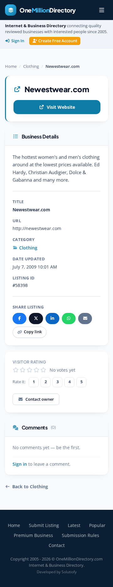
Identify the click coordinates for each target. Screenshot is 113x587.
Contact (57, 545)
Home (11, 66)
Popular (97, 525)
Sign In (17, 40)
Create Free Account (57, 40)
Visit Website (61, 107)
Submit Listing (44, 525)
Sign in (20, 464)
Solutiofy (69, 571)
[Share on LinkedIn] (52, 318)
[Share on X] (36, 318)
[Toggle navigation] (101, 10)
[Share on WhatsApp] (69, 318)
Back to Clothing (30, 486)
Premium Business (33, 535)
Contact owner (39, 399)
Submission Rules (80, 535)
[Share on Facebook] (19, 318)
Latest (74, 525)
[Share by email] (85, 318)
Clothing (31, 66)
